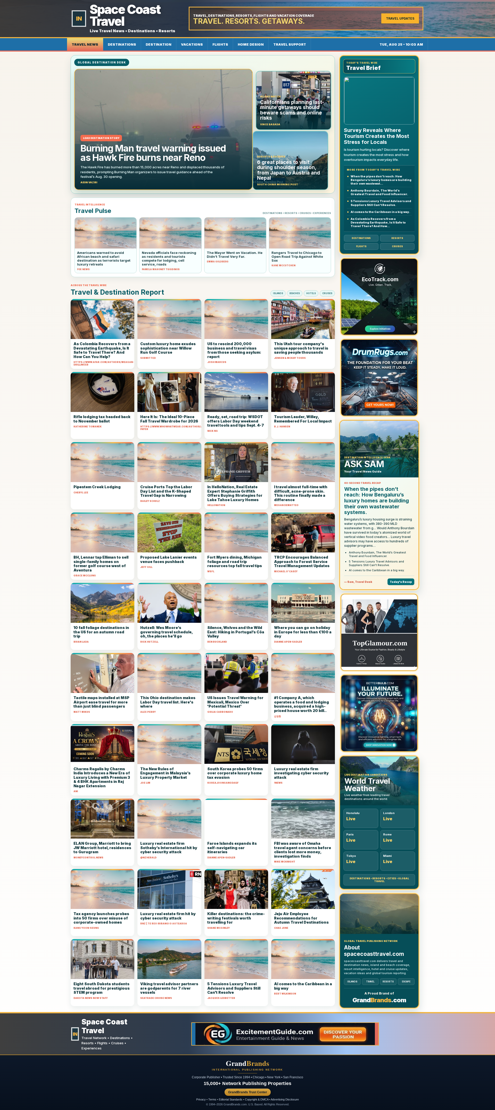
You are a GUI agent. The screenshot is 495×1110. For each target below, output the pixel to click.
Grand (247, 1063)
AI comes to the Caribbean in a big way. (380, 212)
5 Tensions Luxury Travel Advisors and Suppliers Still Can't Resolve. (381, 202)
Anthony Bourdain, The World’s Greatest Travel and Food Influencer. (379, 192)
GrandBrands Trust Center (247, 1092)
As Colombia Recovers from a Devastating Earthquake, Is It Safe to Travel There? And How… (378, 222)
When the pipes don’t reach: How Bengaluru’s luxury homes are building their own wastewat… (381, 180)
